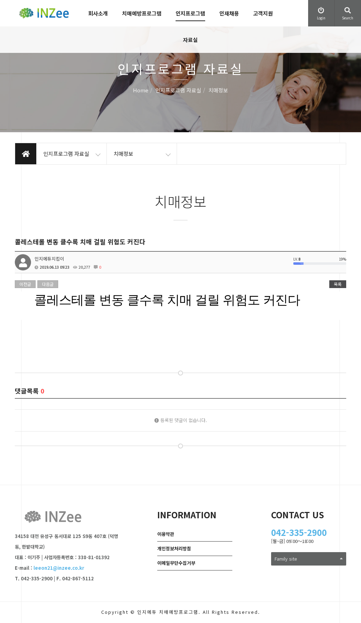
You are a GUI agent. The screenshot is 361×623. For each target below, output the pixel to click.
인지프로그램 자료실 (190, 26)
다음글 (48, 284)
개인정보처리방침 (174, 548)
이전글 (25, 284)
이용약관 (165, 534)
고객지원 (263, 13)
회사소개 (98, 13)
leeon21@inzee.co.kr (58, 567)
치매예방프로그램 (141, 13)
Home (140, 90)
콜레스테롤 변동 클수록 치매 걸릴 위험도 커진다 (167, 300)
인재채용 (229, 13)
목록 (338, 284)
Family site (286, 558)
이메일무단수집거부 (176, 563)
